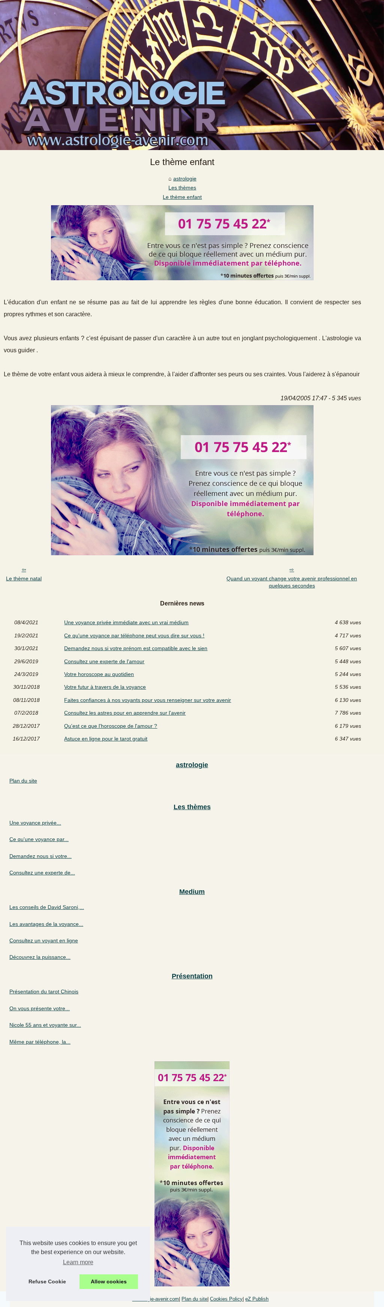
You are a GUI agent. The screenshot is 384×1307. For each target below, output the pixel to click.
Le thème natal (24, 578)
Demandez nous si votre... (40, 856)
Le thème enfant (182, 197)
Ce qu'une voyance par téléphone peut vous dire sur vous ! (134, 635)
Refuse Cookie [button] (47, 1281)
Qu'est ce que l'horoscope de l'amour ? (110, 726)
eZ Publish (256, 1299)
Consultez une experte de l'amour (104, 661)
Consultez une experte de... (42, 873)
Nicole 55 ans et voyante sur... (45, 1025)
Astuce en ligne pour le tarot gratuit (105, 738)
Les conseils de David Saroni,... (46, 907)
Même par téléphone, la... (39, 1042)
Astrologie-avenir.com (155, 1299)
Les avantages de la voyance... (46, 924)
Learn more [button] (78, 1262)
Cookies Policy (226, 1299)
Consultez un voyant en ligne (43, 940)
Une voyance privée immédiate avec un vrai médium (126, 622)
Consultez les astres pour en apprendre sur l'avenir (125, 712)
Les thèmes (182, 188)
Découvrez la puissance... (39, 957)
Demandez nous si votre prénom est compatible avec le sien (135, 648)
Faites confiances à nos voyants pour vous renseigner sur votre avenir (147, 700)
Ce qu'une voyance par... (39, 839)
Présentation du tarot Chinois (43, 992)
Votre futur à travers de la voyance (105, 687)
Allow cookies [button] (109, 1281)
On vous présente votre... (39, 1008)
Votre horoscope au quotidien (99, 674)
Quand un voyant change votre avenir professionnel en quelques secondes (291, 582)
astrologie (184, 179)
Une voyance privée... (35, 823)
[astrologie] (192, 75)
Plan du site (23, 781)
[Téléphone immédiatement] (182, 278)
